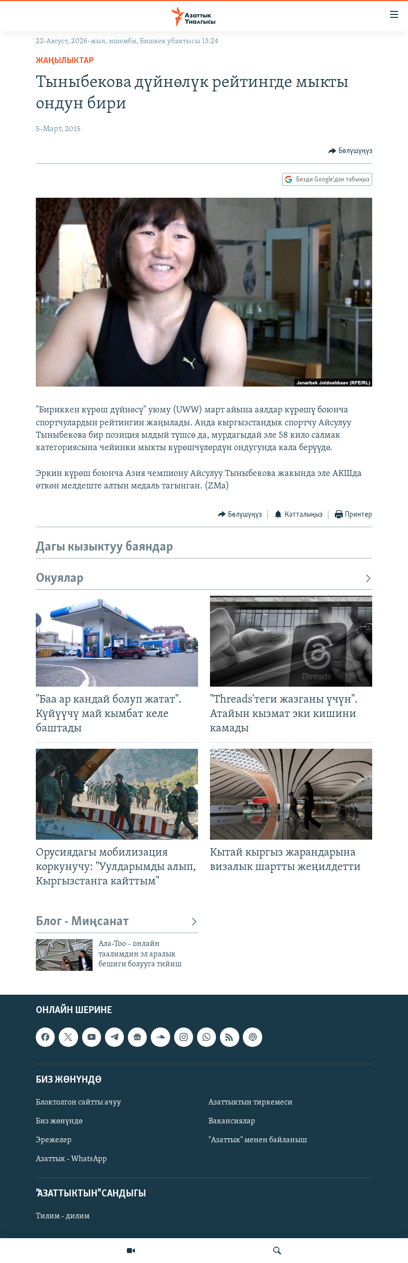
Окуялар (60, 578)
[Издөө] (277, 1250)
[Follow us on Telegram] (114, 1037)
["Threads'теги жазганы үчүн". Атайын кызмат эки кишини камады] (291, 641)
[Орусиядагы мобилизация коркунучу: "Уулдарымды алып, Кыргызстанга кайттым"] (117, 794)
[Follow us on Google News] (137, 1037)
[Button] (350, 151)
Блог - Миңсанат (82, 922)
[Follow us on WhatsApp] (206, 1037)
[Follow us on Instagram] (183, 1037)
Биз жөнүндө (59, 1121)
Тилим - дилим (63, 1217)
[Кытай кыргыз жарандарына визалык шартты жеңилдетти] (291, 794)
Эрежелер (54, 1140)
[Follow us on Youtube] (91, 1037)
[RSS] (229, 1037)
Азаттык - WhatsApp (71, 1160)
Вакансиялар (231, 1121)
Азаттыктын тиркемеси (250, 1102)
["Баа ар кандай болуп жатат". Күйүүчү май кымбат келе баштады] (117, 641)
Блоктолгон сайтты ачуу (78, 1102)
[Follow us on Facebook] (45, 1037)
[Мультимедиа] (131, 1250)
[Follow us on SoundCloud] (160, 1037)
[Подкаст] (252, 1037)
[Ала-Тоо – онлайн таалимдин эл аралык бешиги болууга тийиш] (64, 955)
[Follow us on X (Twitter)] (68, 1037)
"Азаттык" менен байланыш (257, 1140)
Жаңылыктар (65, 61)
